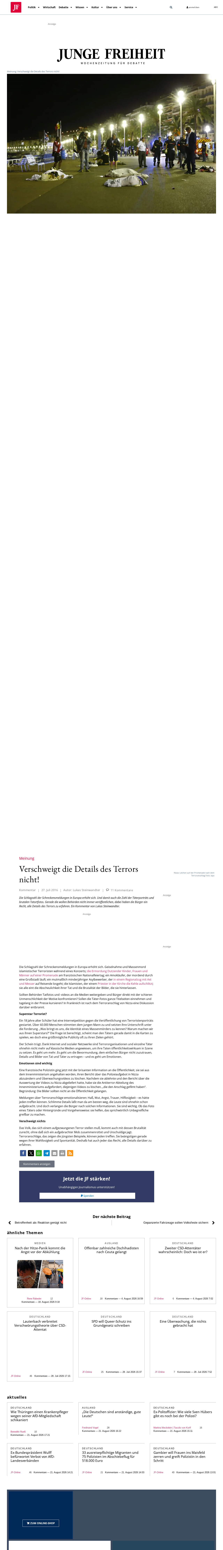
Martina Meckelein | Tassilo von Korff (172, 1427)
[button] (171, 7)
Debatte (63, 7)
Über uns (111, 7)
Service (129, 7)
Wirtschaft (49, 7)
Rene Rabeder (34, 1298)
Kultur (95, 7)
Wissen (80, 7)
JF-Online (86, 1298)
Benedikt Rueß (18, 1431)
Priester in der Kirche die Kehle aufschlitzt (125, 984)
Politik (32, 7)
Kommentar (27, 890)
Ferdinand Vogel (90, 1427)
